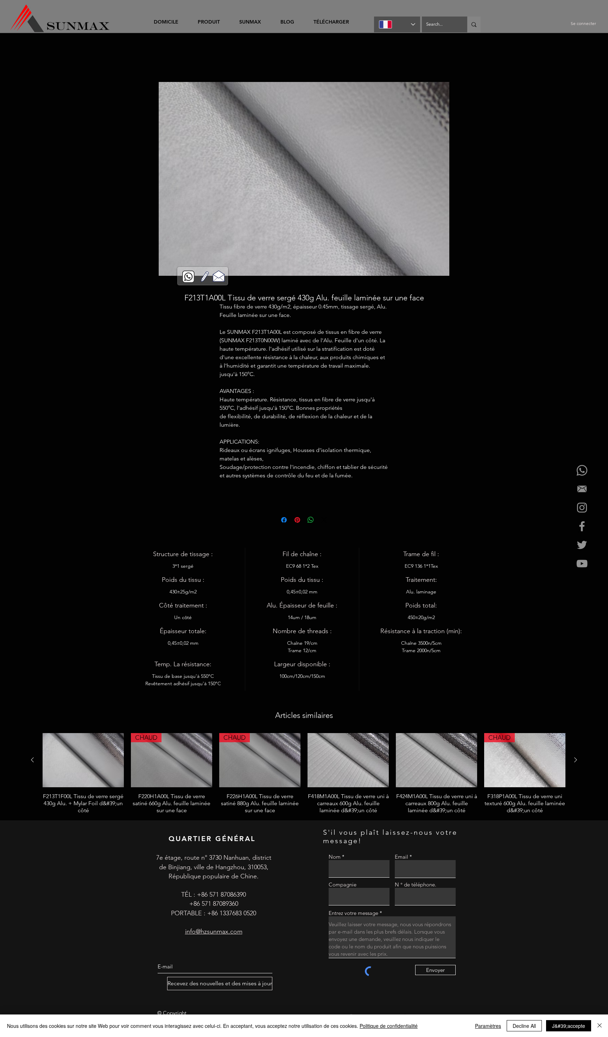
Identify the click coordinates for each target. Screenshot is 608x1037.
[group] (304, 774)
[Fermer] (599, 1025)
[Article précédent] (32, 761)
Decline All (524, 1025)
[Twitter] (582, 545)
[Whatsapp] (582, 470)
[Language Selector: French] (397, 24)
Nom (335, 857)
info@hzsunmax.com (213, 932)
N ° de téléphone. (415, 885)
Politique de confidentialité (389, 1025)
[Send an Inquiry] (219, 276)
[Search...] (474, 24)
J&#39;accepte (568, 1025)
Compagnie (342, 885)
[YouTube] (582, 563)
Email (401, 857)
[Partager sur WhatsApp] (310, 521)
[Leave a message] (205, 277)
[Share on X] (324, 521)
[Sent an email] (582, 489)
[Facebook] (582, 526)
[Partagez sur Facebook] (284, 521)
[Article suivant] (575, 761)
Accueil (141, 57)
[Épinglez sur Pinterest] (297, 521)
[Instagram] (582, 507)
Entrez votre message (353, 914)
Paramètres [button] (488, 1025)
